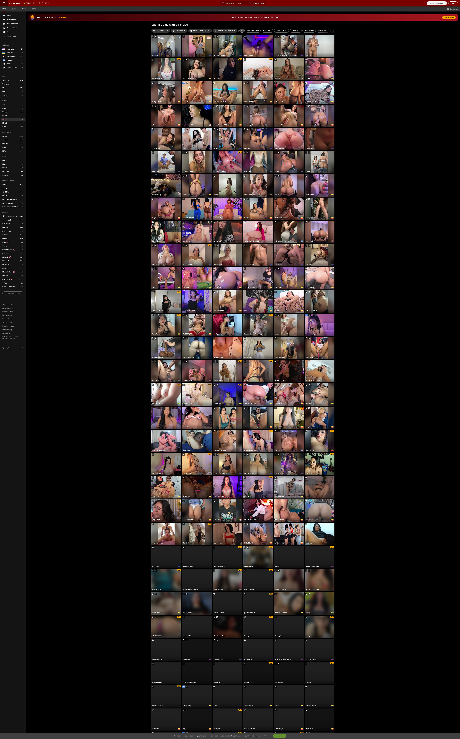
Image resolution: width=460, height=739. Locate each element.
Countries (179, 31)
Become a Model (8, 326)
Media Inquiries (7, 315)
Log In (453, 3)
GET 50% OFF (449, 17)
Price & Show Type (200, 31)
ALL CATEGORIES (14, 293)
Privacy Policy (7, 319)
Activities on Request (225, 31)
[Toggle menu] (4, 3)
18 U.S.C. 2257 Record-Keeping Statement (10, 337)
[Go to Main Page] (15, 3)
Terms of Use (7, 322)
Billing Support (7, 308)
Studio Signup (7, 330)
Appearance (160, 31)
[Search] (249, 3)
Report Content (7, 312)
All (242, 31)
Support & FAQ (7, 304)
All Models (6, 333)
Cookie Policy (253, 736)
